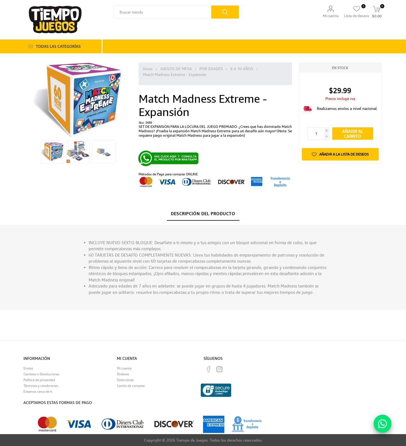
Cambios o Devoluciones (41, 374)
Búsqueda (225, 12)
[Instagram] (219, 369)
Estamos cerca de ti (37, 391)
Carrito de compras (131, 386)
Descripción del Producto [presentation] (203, 213)
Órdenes (123, 374)
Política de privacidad (39, 380)
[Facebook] (208, 369)
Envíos (28, 368)
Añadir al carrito (352, 134)
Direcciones (125, 380)
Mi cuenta (331, 16)
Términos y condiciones (40, 386)
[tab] (203, 214)
